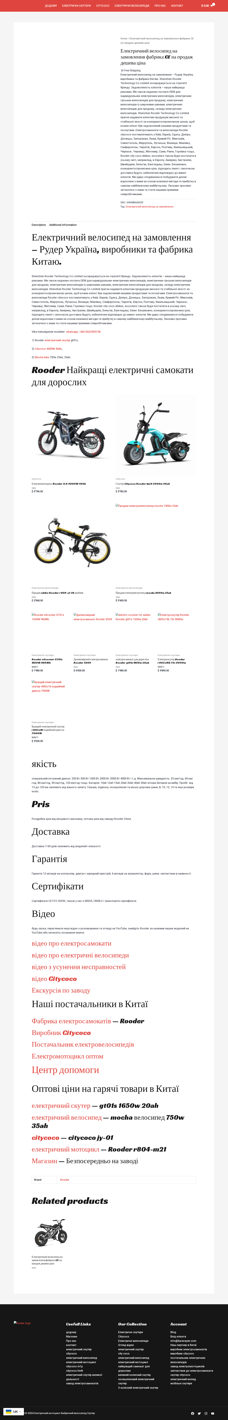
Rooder (64, 1179)
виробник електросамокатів (188, 1349)
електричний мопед (183, 1379)
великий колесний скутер (134, 1374)
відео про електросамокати (71, 943)
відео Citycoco (54, 978)
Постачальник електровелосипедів (83, 1044)
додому (51, 5)
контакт (177, 5)
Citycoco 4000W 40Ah (48, 348)
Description (39, 224)
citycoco (45, 1137)
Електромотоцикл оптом (67, 1056)
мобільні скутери (181, 1383)
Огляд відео (126, 1345)
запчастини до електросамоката (191, 1370)
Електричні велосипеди (132, 5)
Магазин (44, 1160)
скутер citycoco (180, 1374)
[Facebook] (192, 1413)
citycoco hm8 (74, 1370)
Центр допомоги (65, 1069)
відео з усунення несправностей (79, 966)
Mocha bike (42, 357)
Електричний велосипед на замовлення (149, 206)
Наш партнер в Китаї (183, 1345)
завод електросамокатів (82, 1383)
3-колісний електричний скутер (138, 1387)
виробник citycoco (182, 1353)
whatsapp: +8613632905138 (83, 331)
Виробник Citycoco (61, 1032)
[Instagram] (205, 1413)
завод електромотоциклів (187, 1366)
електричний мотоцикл (65, 1149)
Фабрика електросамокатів (71, 1020)
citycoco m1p (74, 1366)
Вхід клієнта (178, 1336)
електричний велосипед (67, 1117)
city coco (124, 1353)
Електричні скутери (76, 5)
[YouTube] (212, 1413)
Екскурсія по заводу (61, 990)
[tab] (39, 224)
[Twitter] (199, 1413)
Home (124, 38)
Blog (173, 1332)
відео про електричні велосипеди (80, 955)
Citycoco (102, 5)
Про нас (160, 5)
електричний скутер (57, 340)
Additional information (63, 224)
